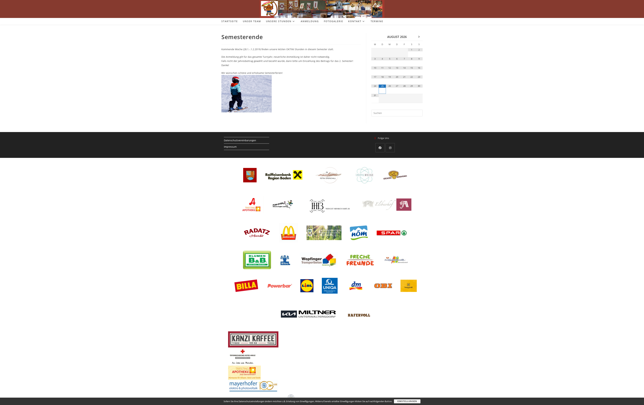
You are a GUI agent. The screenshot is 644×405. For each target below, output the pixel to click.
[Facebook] (380, 147)
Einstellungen (407, 401)
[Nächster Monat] (419, 37)
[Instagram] (390, 147)
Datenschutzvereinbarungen (240, 140)
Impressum (230, 146)
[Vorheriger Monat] (375, 37)
